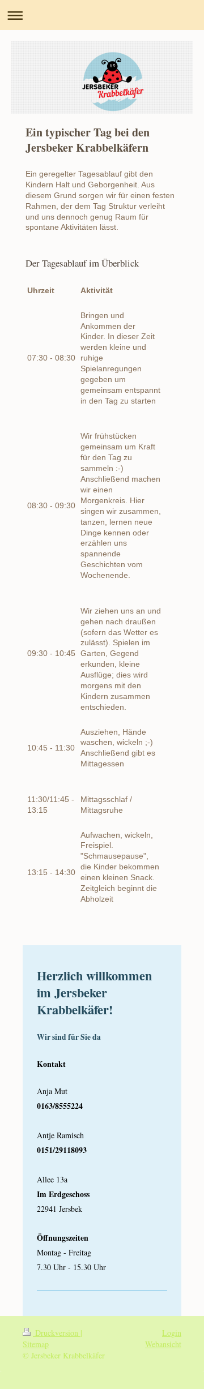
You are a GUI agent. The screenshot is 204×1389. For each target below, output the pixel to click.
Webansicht (163, 1344)
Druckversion (56, 1332)
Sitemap (36, 1344)
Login (171, 1332)
